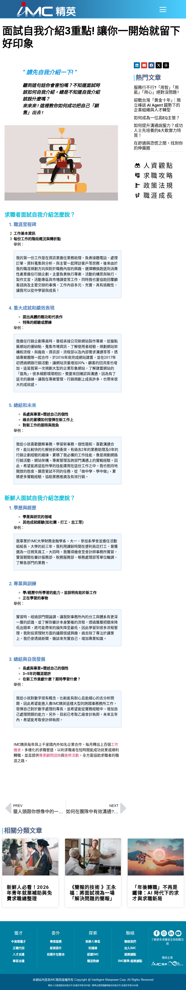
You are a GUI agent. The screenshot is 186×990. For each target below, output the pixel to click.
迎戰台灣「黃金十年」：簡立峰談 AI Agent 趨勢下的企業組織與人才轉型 (157, 105)
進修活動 (71, 755)
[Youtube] (178, 933)
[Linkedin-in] (171, 933)
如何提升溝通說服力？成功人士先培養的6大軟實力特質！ (158, 130)
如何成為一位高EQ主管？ (157, 117)
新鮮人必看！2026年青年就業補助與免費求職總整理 (29, 893)
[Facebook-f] (157, 933)
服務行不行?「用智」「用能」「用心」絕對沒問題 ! (156, 90)
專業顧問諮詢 (50, 755)
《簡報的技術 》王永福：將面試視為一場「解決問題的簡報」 (93, 893)
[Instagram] (164, 933)
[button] (162, 9)
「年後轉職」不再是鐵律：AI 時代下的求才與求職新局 (155, 893)
